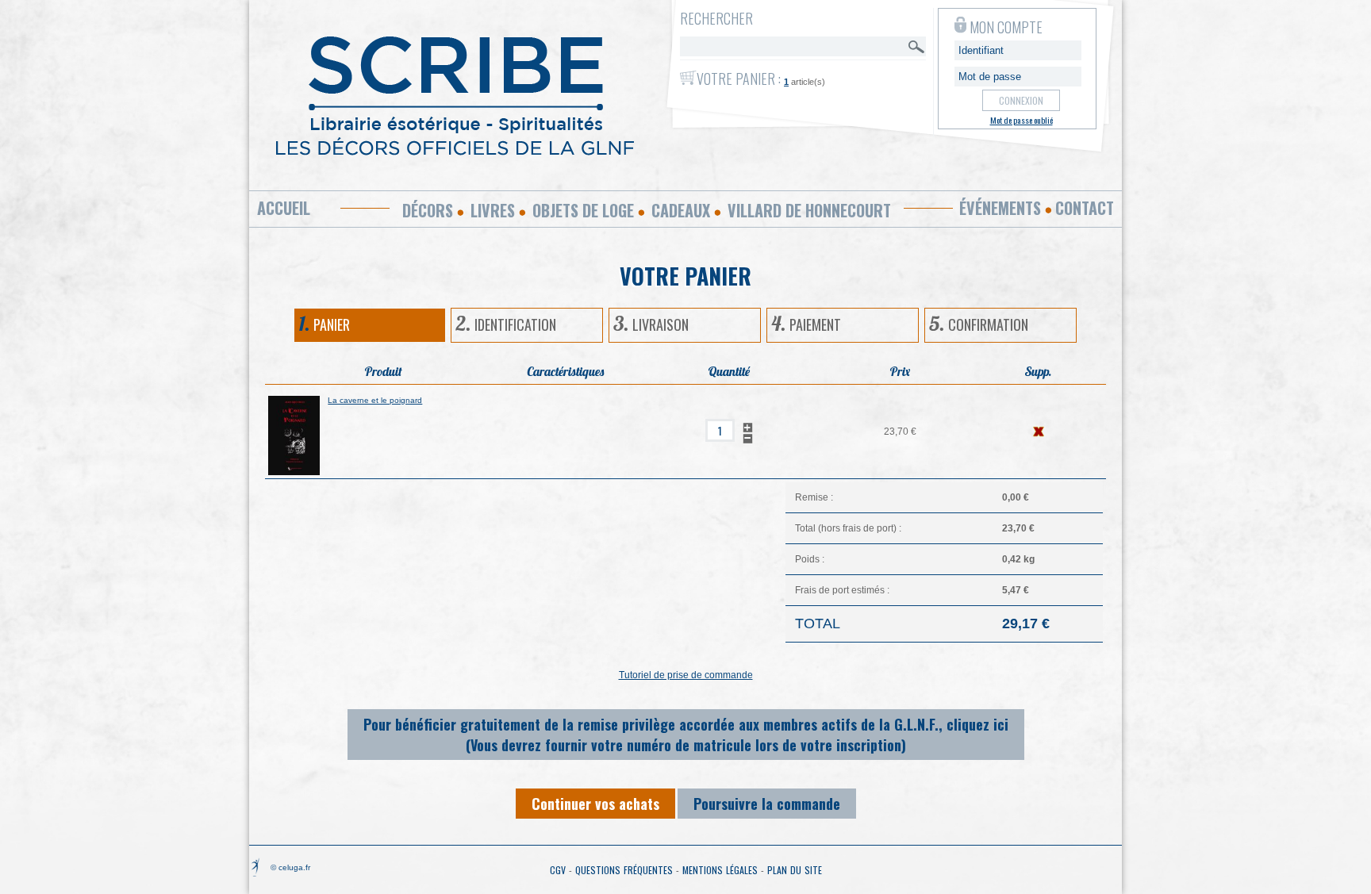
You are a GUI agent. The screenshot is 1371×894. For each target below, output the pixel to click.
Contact (1084, 208)
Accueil (283, 208)
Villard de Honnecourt (809, 210)
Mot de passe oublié (1021, 119)
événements (1000, 208)
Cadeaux (680, 210)
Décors (427, 210)
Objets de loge (583, 210)
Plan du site (794, 870)
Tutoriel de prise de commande (686, 675)
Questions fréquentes (624, 870)
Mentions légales (720, 870)
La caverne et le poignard (375, 400)
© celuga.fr (290, 867)
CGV (558, 870)
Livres (492, 210)
